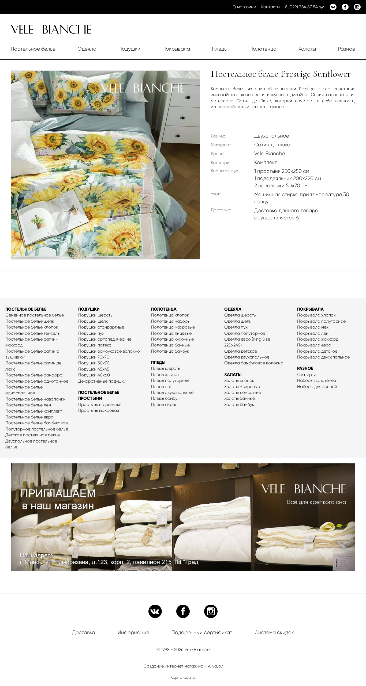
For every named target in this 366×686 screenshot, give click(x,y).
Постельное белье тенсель (32, 333)
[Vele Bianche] (51, 32)
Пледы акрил (164, 404)
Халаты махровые (242, 386)
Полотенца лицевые (171, 333)
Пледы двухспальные (172, 392)
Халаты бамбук (239, 404)
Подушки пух (91, 333)
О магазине (244, 6)
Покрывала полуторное (321, 321)
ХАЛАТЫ (233, 374)
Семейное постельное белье (34, 315)
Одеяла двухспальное (246, 357)
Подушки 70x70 (93, 357)
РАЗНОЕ (305, 368)
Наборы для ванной (317, 386)
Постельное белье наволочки (35, 399)
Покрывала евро (314, 345)
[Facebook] (345, 7)
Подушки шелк (93, 321)
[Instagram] (357, 7)
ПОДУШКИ (89, 309)
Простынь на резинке (99, 404)
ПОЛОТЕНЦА (164, 309)
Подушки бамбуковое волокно (109, 351)
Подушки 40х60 (94, 375)
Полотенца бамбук (170, 351)
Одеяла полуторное (244, 333)
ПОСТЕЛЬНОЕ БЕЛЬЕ (25, 309)
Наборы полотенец (316, 380)
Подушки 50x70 (94, 362)
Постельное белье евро (29, 417)
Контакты (270, 6)
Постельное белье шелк (29, 321)
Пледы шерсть (165, 368)
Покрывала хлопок (316, 315)
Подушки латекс (94, 345)
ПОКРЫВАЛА (310, 309)
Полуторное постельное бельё (36, 429)
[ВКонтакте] (333, 7)
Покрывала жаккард (317, 339)
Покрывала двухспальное (323, 357)
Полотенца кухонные (172, 339)
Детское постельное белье (32, 434)
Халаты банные (239, 398)
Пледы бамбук (165, 398)
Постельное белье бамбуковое (36, 422)
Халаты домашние (242, 392)
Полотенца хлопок (170, 315)
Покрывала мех (312, 327)
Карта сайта (183, 677)
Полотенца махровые (173, 327)
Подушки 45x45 (93, 369)
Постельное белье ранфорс (33, 375)
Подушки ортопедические (104, 339)
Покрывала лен (312, 333)
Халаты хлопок (239, 380)
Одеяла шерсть (240, 315)
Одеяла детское (240, 351)
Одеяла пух (236, 327)
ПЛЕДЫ (158, 362)
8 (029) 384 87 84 (301, 6)
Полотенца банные (170, 345)
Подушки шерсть (95, 315)
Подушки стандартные (101, 327)
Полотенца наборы (170, 321)
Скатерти (306, 374)
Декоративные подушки (102, 381)
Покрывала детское (317, 351)
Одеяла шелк (237, 321)
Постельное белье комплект (33, 411)
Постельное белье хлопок (31, 327)
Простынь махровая (98, 410)
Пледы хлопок (165, 374)
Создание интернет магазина (173, 666)
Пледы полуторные (170, 380)
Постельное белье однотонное (36, 381)
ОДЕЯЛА (232, 309)
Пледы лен (161, 386)
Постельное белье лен (28, 404)
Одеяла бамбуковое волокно (253, 362)
